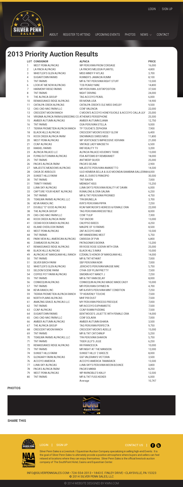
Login (152, 9)
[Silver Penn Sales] (96, 23)
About (53, 34)
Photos (130, 34)
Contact (163, 34)
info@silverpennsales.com (48, 473)
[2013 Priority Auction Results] (91, 405)
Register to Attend (76, 34)
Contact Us (134, 445)
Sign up (167, 9)
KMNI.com (112, 483)
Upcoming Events (107, 34)
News (144, 34)
